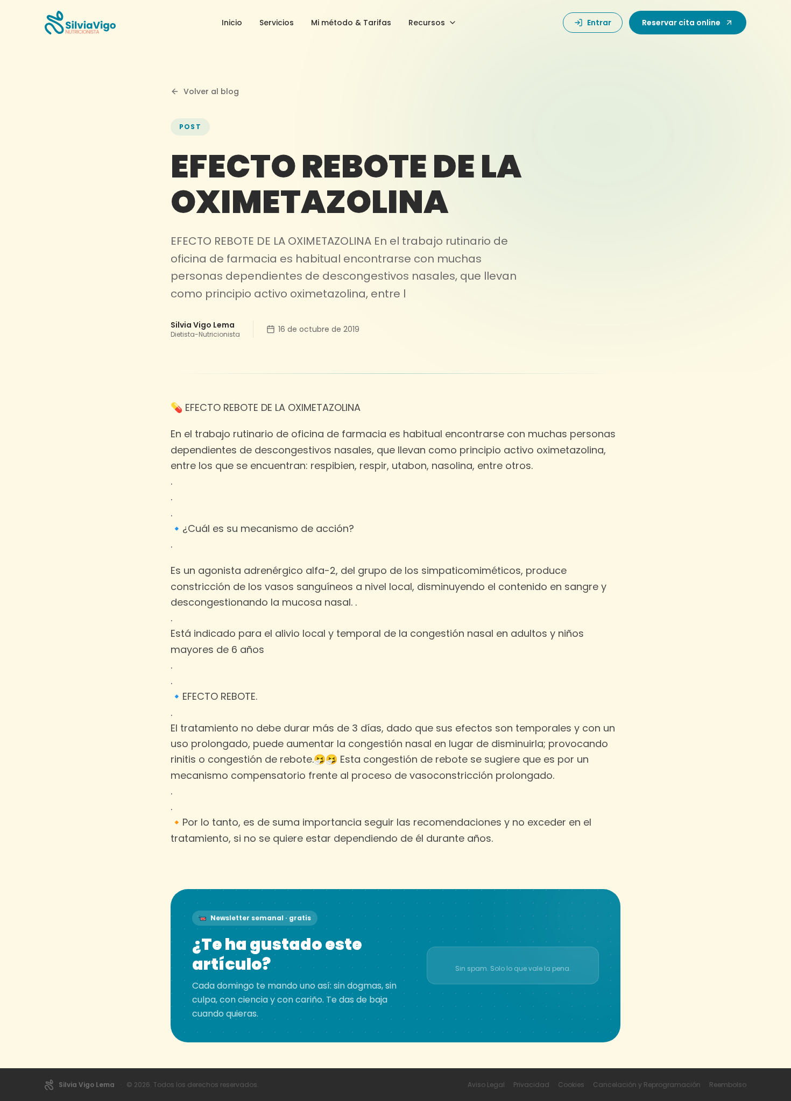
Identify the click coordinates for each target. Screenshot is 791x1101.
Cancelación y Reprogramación (647, 1085)
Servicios (276, 22)
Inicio (232, 22)
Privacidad (531, 1085)
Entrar (599, 22)
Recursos (426, 22)
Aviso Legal (486, 1085)
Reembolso (727, 1085)
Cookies (571, 1085)
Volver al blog (211, 91)
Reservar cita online (681, 22)
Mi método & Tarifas (351, 22)
